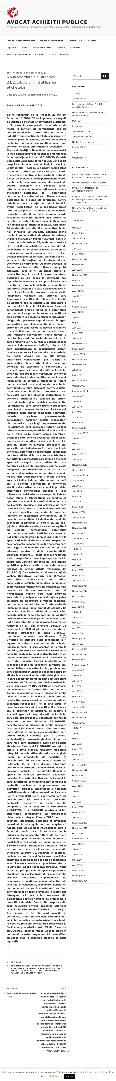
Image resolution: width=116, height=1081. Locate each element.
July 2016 (76, 486)
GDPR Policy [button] (55, 1076)
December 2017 (79, 428)
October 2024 (78, 264)
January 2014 (78, 644)
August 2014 (78, 607)
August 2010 (78, 844)
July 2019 (76, 370)
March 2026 (78, 233)
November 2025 (79, 243)
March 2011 (77, 807)
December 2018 (79, 380)
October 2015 (78, 533)
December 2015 (79, 522)
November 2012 (79, 717)
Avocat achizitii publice (47, 22)
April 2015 (77, 565)
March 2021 (77, 333)
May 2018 (76, 412)
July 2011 (76, 791)
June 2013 (77, 681)
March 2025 (78, 254)
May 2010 (77, 860)
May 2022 (76, 301)
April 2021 (76, 328)
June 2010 (77, 854)
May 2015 (76, 559)
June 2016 (77, 491)
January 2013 (78, 707)
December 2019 (79, 359)
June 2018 (77, 407)
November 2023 (79, 275)
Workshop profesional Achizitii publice (89, 182)
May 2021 (76, 322)
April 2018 (77, 417)
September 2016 (80, 475)
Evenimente (77, 126)
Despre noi (75, 47)
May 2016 (76, 496)
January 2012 (78, 759)
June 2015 (77, 554)
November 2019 (79, 364)
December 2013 (79, 649)
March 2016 (77, 507)
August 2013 (78, 670)
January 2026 (78, 238)
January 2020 (78, 354)
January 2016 (78, 517)
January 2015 (78, 580)
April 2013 (77, 691)
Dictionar (91, 40)
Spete (24, 47)
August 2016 (78, 480)
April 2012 (76, 744)
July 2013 (76, 675)
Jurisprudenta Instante (82, 136)
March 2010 (78, 870)
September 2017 (80, 433)
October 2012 (78, 723)
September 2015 (80, 538)
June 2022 (77, 296)
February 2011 (78, 812)
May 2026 (77, 228)
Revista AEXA (75, 40)
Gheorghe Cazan (38, 73)
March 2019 (77, 375)
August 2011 (78, 786)
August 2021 (78, 312)
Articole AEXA (78, 98)
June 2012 (77, 733)
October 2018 (78, 386)
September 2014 (80, 602)
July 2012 (76, 728)
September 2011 (79, 781)
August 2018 (78, 396)
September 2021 (80, 307)
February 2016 (78, 512)
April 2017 (76, 449)
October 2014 (78, 596)
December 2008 (80, 881)
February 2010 (79, 875)
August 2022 (78, 291)
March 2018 (77, 422)
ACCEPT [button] (69, 1076)
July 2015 (76, 549)
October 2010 (78, 833)
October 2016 (78, 470)
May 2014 (76, 622)
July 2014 (76, 612)
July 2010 (76, 849)
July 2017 (76, 438)
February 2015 (78, 575)
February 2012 (78, 754)
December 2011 (79, 765)
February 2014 (78, 638)
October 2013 (78, 659)
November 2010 (79, 828)
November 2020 (80, 343)
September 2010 (80, 838)
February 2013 (78, 702)
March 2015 (77, 570)
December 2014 (79, 586)
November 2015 (79, 528)
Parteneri (39, 54)
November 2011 (79, 770)
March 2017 (77, 454)
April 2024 (77, 270)
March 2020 (78, 349)
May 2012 (76, 738)
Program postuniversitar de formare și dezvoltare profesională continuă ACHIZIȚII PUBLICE (89, 199)
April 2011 (76, 802)
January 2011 (78, 817)
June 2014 (77, 617)
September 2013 (80, 665)
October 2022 (78, 285)
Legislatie (11, 47)
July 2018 (76, 401)
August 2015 (78, 543)
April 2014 (77, 628)
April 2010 (77, 865)
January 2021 (78, 338)
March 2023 (78, 280)
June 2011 (76, 796)
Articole (61, 47)
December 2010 (79, 823)
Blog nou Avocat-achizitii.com (21, 40)
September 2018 (80, 391)
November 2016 (79, 465)
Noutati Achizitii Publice (51, 40)
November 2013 (79, 654)
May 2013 (76, 686)
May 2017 (76, 443)
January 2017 (78, 459)
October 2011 (78, 775)
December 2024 (79, 259)
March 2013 (77, 696)
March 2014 (77, 633)
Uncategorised (79, 158)
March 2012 (77, 749)
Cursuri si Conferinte (59, 54)
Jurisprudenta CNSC (42, 47)
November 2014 (79, 591)
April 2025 (77, 249)
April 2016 (77, 501)
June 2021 (77, 317)
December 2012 (79, 712)
